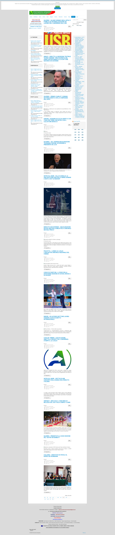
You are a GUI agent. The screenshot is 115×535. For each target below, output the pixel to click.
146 (58, 497)
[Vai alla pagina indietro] (47, 497)
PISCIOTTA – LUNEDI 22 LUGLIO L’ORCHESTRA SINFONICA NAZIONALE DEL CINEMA (56, 252)
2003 (82, 140)
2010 (79, 134)
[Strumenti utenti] (69, 26)
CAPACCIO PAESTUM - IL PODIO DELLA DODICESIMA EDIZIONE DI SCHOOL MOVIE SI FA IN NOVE (57, 273)
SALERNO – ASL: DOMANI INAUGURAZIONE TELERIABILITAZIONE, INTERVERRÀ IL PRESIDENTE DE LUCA (57, 143)
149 (66, 497)
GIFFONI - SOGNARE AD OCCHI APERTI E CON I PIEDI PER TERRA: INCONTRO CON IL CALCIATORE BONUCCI (57, 120)
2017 (75, 129)
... (55, 497)
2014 (75, 132)
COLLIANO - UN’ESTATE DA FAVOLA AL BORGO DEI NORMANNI (55, 455)
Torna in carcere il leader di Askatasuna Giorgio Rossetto (36, 54)
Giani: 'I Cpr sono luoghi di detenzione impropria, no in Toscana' (35, 59)
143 (50, 497)
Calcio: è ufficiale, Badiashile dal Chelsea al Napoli (36, 80)
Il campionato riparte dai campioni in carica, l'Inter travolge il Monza (37, 106)
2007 (79, 137)
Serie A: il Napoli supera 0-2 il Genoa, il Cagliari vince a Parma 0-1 (36, 70)
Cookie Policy (57, 8)
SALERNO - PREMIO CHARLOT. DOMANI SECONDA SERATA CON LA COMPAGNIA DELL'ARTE (56, 97)
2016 (79, 129)
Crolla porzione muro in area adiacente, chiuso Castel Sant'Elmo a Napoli (36, 85)
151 (45, 499)
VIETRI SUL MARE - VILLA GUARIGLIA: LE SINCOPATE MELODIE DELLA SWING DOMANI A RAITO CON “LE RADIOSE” (57, 177)
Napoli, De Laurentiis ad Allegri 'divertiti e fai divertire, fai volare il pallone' (36, 75)
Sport (48, 16)
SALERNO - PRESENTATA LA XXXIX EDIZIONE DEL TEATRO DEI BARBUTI (57, 436)
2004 (79, 140)
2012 (82, 132)
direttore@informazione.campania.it (36, 22)
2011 (75, 134)
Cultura (44, 16)
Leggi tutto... (48, 53)
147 (60, 497)
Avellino (55, 16)
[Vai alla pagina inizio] (45, 497)
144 (53, 497)
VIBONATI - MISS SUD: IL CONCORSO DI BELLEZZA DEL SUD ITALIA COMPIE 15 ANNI (57, 401)
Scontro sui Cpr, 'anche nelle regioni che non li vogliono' (36, 41)
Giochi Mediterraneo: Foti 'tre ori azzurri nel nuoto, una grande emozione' (36, 46)
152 (47, 499)
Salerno (73, 16)
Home (31, 16)
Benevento (60, 16)
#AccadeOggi (33, 50)
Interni (40, 16)
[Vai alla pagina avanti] (50, 499)
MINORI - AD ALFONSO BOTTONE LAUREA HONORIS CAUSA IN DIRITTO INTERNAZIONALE (56, 317)
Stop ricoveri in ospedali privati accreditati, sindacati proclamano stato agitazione (36, 90)
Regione (51, 16)
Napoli (69, 16)
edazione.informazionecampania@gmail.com (36, 24)
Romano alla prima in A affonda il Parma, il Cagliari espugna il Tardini (36, 111)
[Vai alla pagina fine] (53, 499)
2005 (75, 140)
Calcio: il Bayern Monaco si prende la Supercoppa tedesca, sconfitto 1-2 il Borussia (36, 101)
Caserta (65, 16)
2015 (82, 129)
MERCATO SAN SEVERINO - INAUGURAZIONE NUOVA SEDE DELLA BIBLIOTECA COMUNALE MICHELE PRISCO (57, 228)
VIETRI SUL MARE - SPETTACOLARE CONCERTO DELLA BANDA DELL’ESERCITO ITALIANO (56, 380)
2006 (82, 137)
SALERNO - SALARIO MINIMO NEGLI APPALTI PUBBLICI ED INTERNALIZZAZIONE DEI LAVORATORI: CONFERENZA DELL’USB (57, 21)
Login (77, 16)
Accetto (57, 6)
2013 (79, 132)
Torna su (84, 532)
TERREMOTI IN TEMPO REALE (36, 26)
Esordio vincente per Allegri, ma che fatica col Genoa (36, 116)
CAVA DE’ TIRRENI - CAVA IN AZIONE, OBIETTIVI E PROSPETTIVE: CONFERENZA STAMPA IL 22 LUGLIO (56, 339)
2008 (75, 137)
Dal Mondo (35, 16)
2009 (82, 134)
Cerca (85, 19)
